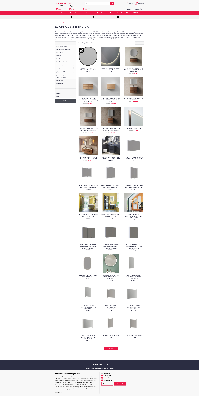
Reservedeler (125, 13)
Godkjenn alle (120, 383)
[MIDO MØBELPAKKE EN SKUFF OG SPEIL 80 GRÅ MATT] (88, 202)
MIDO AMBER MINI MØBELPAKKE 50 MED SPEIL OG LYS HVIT (133, 216)
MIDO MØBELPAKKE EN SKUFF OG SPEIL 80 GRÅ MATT (88, 215)
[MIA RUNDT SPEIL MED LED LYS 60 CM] (111, 56)
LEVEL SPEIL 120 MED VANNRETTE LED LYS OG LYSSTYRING (88, 337)
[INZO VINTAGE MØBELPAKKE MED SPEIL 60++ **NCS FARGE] (111, 145)
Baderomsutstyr (89, 13)
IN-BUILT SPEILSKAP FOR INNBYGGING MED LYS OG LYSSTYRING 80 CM (133, 246)
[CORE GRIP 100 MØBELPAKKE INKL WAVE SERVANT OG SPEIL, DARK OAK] (133, 56)
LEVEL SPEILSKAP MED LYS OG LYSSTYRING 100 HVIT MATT (88, 186)
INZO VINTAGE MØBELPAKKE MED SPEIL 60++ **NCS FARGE (111, 158)
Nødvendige (107, 373)
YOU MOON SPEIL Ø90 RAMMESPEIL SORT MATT (88, 68)
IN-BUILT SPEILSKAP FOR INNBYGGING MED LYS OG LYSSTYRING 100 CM (111, 246)
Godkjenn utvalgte (107, 383)
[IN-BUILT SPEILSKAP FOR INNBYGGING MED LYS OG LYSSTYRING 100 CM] (111, 233)
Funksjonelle (107, 375)
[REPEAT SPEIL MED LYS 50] (111, 324)
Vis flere (111, 348)
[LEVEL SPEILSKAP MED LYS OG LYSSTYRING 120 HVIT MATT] (133, 145)
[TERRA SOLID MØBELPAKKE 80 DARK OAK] (133, 86)
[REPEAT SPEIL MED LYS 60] (133, 324)
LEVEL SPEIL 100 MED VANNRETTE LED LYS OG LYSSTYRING (133, 307)
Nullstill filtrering (65, 100)
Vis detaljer (58, 392)
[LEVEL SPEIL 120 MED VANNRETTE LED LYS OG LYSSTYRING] (88, 324)
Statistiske (107, 378)
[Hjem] (64, 3)
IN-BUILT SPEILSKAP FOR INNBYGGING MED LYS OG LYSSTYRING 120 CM (88, 246)
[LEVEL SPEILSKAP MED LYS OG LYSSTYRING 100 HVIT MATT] (88, 174)
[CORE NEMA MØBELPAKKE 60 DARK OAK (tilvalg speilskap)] (111, 116)
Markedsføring (108, 380)
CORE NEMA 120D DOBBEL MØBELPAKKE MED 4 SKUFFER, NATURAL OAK (88, 100)
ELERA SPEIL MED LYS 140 (133, 128)
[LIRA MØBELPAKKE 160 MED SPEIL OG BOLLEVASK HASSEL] (88, 145)
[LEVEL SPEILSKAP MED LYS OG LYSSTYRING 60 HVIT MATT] (133, 174)
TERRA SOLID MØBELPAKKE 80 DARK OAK (133, 99)
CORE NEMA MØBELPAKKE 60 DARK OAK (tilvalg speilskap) (111, 129)
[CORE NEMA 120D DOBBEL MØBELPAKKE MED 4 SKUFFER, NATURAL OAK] (88, 86)
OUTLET (135, 13)
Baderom (63, 13)
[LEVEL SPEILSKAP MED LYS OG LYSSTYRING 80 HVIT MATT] (111, 174)
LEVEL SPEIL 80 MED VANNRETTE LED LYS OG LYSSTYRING (111, 307)
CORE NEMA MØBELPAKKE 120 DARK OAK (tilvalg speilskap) (88, 129)
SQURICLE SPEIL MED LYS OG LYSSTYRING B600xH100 (88, 276)
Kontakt (128, 9)
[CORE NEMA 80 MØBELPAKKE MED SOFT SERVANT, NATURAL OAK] (111, 86)
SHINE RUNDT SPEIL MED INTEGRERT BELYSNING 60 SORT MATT (111, 277)
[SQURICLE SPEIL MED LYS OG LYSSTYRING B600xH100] (88, 263)
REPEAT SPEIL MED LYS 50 (111, 335)
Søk (112, 3)
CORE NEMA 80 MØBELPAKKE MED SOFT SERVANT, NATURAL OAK (110, 100)
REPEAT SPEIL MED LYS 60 (134, 335)
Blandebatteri (114, 13)
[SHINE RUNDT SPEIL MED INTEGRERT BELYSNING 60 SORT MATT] (111, 263)
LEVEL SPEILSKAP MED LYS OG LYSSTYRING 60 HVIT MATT (133, 186)
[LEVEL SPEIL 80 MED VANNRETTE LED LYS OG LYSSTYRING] (111, 293)
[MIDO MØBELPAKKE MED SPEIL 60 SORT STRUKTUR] (111, 202)
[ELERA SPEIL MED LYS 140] (133, 116)
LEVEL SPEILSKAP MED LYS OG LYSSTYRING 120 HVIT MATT (133, 158)
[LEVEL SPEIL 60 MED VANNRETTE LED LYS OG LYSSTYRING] (88, 293)
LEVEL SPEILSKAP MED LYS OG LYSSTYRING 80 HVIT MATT (110, 186)
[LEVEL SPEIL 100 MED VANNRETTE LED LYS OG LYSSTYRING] (133, 293)
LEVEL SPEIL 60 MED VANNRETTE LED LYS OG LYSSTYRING (88, 307)
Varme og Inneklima (75, 13)
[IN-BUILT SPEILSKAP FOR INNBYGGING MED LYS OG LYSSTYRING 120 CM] (88, 233)
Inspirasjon (138, 9)
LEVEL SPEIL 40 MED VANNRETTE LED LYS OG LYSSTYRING (133, 277)
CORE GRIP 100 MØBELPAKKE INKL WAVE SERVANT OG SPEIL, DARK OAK (133, 69)
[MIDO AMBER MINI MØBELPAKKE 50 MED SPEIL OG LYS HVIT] (133, 202)
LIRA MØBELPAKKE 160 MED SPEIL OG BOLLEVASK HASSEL (88, 158)
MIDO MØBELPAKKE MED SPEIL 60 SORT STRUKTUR (111, 215)
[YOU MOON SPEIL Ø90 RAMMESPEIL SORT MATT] (88, 56)
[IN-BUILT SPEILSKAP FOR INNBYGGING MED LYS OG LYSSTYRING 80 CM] (133, 233)
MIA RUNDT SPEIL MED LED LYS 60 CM (111, 68)
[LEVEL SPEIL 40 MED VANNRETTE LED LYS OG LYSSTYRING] (133, 263)
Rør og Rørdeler (101, 13)
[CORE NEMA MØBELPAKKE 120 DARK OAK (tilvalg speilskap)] (88, 116)
